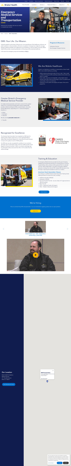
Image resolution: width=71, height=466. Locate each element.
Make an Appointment (39, 1)
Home (2, 33)
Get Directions (44, 378)
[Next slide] (67, 229)
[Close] (53, 370)
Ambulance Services (54, 46)
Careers (26, 1)
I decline (65, 462)
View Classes (44, 192)
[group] (35, 229)
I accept (59, 462)
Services (6, 33)
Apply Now (35, 211)
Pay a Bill (62, 1)
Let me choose (50, 462)
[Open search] (68, 4)
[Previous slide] (3, 229)
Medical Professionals (48, 1)
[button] (47, 381)
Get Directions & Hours (8, 384)
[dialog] (58, 460)
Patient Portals (56, 1)
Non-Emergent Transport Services (57, 48)
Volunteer (67, 1)
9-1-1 (27, 51)
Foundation (31, 1)
